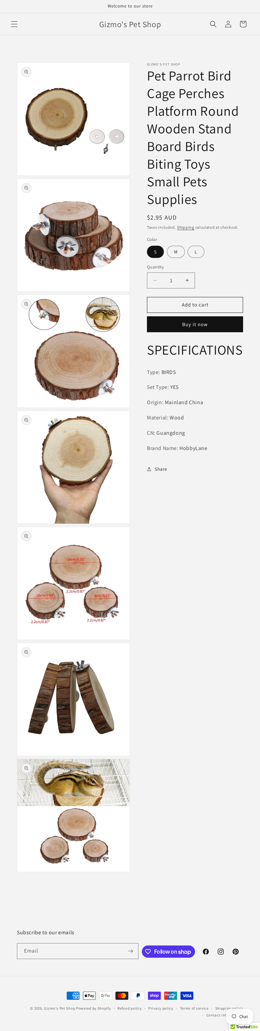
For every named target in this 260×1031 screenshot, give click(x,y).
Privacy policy (160, 1008)
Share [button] (161, 469)
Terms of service (194, 1008)
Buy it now (195, 324)
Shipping (185, 227)
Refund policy (129, 1008)
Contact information (225, 1015)
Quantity (155, 267)
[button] (14, 24)
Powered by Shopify (93, 1008)
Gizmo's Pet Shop (59, 1008)
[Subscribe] (130, 951)
